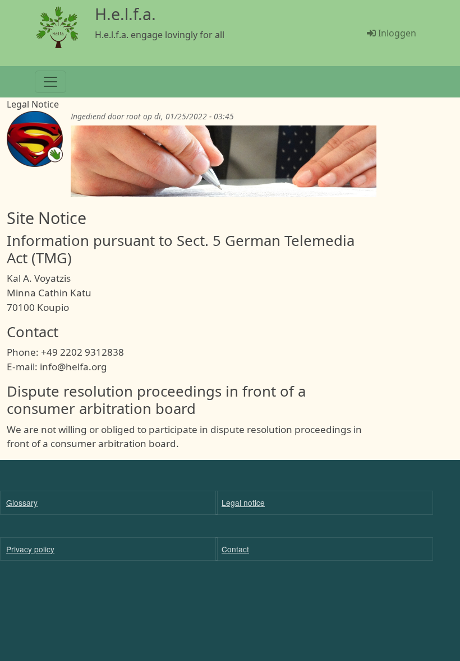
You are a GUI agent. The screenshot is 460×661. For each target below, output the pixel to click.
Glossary (22, 502)
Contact (235, 549)
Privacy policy (30, 549)
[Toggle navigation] (50, 82)
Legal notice (243, 502)
